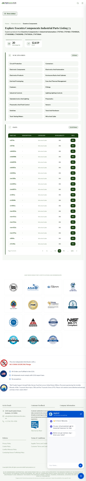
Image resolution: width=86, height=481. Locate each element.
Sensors (48, 105)
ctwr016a (13, 222)
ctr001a (12, 195)
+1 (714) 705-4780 (11, 421)
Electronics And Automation (55, 69)
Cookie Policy (7, 446)
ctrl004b (13, 200)
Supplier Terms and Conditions (40, 443)
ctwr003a (13, 211)
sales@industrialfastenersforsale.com (15, 417)
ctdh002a (13, 151)
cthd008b (13, 157)
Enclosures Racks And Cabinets (56, 75)
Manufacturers (16, 23)
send (80, 465)
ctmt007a (13, 189)
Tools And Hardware (52, 110)
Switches (13, 110)
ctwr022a (13, 227)
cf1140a (12, 244)
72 (55, 251)
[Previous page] (42, 251)
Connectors (49, 63)
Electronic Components (17, 69)
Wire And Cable (51, 116)
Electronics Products (16, 75)
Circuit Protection (16, 63)
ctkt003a (13, 167)
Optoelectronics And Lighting (19, 99)
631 (72, 251)
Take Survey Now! (36, 431)
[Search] (78, 3)
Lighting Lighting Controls (54, 93)
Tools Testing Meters (16, 116)
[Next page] (76, 251)
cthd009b (13, 162)
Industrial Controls (16, 93)
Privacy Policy (7, 443)
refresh (81, 414)
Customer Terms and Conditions (40, 446)
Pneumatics (49, 99)
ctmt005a (13, 184)
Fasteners (13, 87)
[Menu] (82, 3)
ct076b (12, 146)
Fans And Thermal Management (56, 81)
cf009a (12, 238)
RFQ (73, 140)
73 (59, 251)
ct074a (12, 140)
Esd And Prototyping (16, 81)
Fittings (48, 87)
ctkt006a (13, 173)
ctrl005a (12, 206)
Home (7, 23)
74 (63, 251)
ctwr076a (13, 233)
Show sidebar (11, 13)
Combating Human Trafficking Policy (13, 452)
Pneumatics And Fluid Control (19, 105)
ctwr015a (13, 216)
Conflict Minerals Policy (10, 449)
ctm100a (13, 178)
